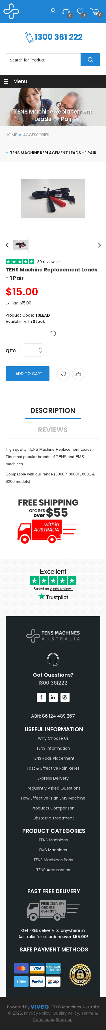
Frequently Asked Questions (53, 788)
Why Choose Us (53, 738)
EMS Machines (53, 850)
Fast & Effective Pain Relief (53, 768)
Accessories (36, 135)
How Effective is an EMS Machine (53, 798)
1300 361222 (53, 682)
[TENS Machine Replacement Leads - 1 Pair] (53, 198)
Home (11, 135)
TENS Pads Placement (53, 758)
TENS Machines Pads (53, 860)
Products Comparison (53, 808)
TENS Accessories (53, 870)
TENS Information (53, 748)
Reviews (53, 429)
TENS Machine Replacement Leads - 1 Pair (53, 153)
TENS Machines (53, 840)
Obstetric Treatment (53, 818)
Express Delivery (53, 778)
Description (52, 410)
